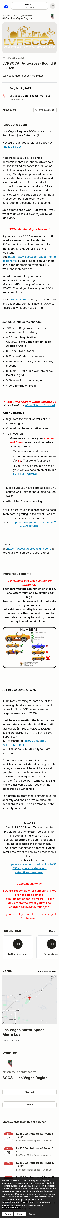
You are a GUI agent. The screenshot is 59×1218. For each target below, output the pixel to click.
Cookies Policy (9, 1202)
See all (53, 931)
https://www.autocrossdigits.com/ (29, 548)
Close (32, 1214)
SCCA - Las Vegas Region (17, 18)
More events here (47, 971)
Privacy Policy (27, 1202)
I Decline (20, 1214)
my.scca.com (17, 299)
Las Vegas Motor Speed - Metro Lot (22, 75)
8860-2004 (17, 744)
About (29, 1104)
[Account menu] (52, 6)
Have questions (46, 110)
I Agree (7, 1214)
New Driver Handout (40, 405)
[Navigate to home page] (6, 6)
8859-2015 (31, 740)
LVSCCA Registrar (25, 474)
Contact (29, 1092)
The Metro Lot (11, 146)
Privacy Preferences (11, 1207)
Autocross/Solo (10, 15)
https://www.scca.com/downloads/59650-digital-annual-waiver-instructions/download (32, 868)
